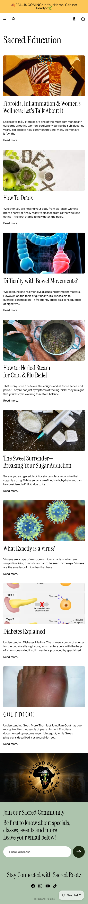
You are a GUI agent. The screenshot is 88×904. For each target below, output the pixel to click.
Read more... (11, 140)
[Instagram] (40, 886)
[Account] (74, 18)
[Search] (13, 18)
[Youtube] (47, 886)
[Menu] (4, 19)
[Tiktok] (54, 886)
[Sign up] (79, 852)
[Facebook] (33, 886)
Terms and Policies (44, 898)
